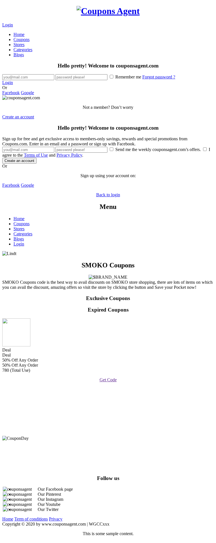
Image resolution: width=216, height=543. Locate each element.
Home (19, 34)
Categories (23, 49)
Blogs (19, 54)
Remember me (144, 77)
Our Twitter (48, 509)
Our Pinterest (49, 494)
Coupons (22, 39)
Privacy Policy (69, 155)
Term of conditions (31, 519)
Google (27, 92)
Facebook (11, 92)
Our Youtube (49, 504)
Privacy (55, 519)
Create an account (18, 116)
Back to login (108, 194)
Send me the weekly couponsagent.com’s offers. (158, 149)
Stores (19, 44)
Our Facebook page (55, 489)
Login (7, 24)
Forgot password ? (158, 77)
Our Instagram (50, 499)
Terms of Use (36, 155)
